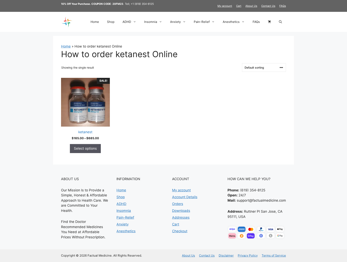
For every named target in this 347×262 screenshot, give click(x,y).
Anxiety (175, 22)
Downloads (181, 211)
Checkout (179, 231)
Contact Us (268, 5)
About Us (251, 5)
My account (224, 5)
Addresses (181, 217)
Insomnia (150, 22)
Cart (238, 5)
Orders (177, 204)
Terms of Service (274, 255)
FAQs (282, 5)
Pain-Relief (202, 22)
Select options (85, 148)
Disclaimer (226, 255)
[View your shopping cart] (269, 22)
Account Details (184, 197)
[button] (280, 22)
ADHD (126, 22)
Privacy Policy (248, 255)
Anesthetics (231, 22)
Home (95, 22)
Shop (110, 22)
